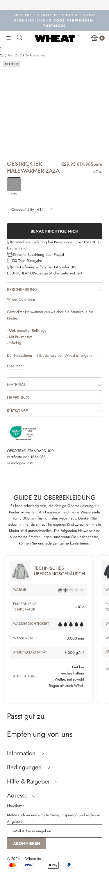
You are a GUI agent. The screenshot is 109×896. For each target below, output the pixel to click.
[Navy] (14, 184)
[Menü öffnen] (8, 38)
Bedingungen (25, 767)
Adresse (18, 795)
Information (22, 753)
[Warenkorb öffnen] (94, 38)
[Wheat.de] (54, 38)
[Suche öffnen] (19, 38)
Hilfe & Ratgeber (29, 781)
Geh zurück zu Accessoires (26, 55)
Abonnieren (26, 843)
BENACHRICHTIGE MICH (54, 231)
